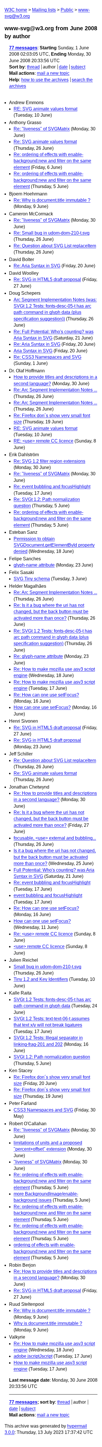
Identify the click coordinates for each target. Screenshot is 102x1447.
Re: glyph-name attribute (38, 656)
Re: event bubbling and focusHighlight (52, 486)
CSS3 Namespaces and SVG (43, 1110)
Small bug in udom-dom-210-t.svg (47, 966)
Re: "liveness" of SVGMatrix (42, 128)
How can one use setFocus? (42, 707)
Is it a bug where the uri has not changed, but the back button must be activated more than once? (55, 857)
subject (78, 66)
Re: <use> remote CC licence (43, 933)
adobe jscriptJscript (33, 1356)
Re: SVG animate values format (45, 141)
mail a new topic (53, 73)
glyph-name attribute (34, 565)
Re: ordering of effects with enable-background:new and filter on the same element (52, 161)
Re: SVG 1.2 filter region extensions (49, 461)
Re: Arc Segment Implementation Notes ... (55, 389)
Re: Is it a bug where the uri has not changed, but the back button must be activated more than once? (51, 612)
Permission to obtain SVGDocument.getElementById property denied (54, 545)
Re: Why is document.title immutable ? (52, 200)
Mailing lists (44, 9)
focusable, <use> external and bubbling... (55, 838)
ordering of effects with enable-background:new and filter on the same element (52, 1251)
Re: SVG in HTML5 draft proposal (47, 279)
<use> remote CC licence (39, 946)
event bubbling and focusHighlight (48, 895)
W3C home (16, 9)
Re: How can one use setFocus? (46, 694)
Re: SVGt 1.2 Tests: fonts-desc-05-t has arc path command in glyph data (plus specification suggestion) (53, 637)
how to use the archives (45, 79)
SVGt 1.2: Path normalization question (52, 1056)
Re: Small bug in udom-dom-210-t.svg (52, 233)
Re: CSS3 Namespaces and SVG (47, 357)
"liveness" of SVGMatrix (37, 1161)
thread (33, 66)
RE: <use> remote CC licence (43, 440)
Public (67, 9)
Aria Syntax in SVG (33, 350)
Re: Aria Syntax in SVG (37, 265)
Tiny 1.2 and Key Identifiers (41, 979)
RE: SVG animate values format (45, 108)
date (63, 66)
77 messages (23, 47)
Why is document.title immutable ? (48, 1323)
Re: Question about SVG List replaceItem (55, 245)
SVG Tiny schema (32, 578)
